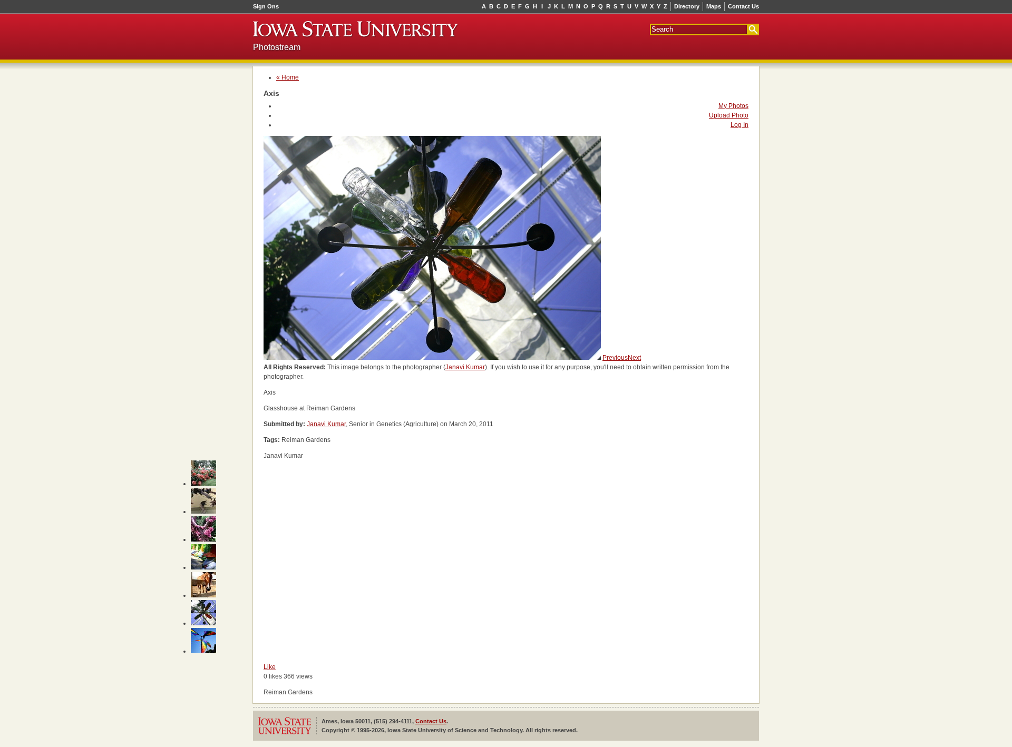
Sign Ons (266, 6)
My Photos (733, 106)
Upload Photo (728, 115)
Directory (686, 6)
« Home (287, 77)
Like (270, 667)
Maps (713, 6)
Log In (739, 125)
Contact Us (743, 6)
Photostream (276, 47)
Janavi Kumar (465, 367)
